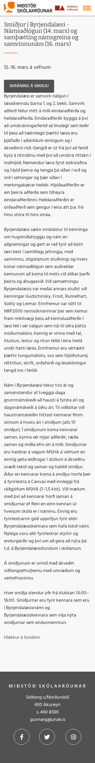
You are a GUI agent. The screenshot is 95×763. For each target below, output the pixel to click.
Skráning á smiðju (29, 86)
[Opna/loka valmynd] (87, 8)
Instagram (73, 737)
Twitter (47, 737)
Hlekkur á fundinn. (22, 637)
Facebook (22, 737)
